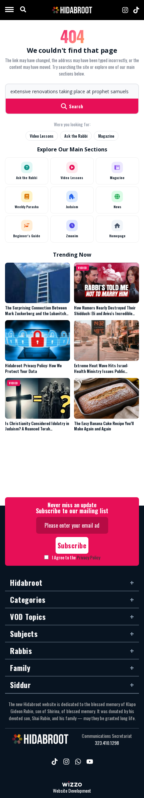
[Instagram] (125, 10)
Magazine (106, 136)
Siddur (20, 684)
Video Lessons (42, 136)
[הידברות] (72, 10)
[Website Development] (72, 784)
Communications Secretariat (107, 736)
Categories (27, 599)
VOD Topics (28, 616)
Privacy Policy (88, 557)
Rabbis (21, 650)
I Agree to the (76, 557)
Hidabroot (26, 582)
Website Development (72, 791)
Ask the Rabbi (75, 136)
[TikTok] (136, 10)
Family (20, 667)
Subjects (24, 633)
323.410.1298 (107, 743)
